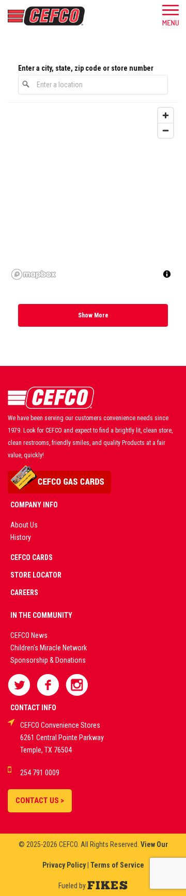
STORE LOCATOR (35, 575)
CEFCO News (29, 635)
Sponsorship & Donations (48, 660)
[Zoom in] (165, 115)
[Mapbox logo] (33, 274)
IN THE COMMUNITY (41, 615)
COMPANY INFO (34, 505)
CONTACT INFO (33, 707)
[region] (93, 193)
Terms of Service (117, 865)
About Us (24, 525)
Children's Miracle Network (48, 648)
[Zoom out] (165, 130)
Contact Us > (40, 800)
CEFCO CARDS (31, 557)
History (20, 537)
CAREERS (24, 592)
